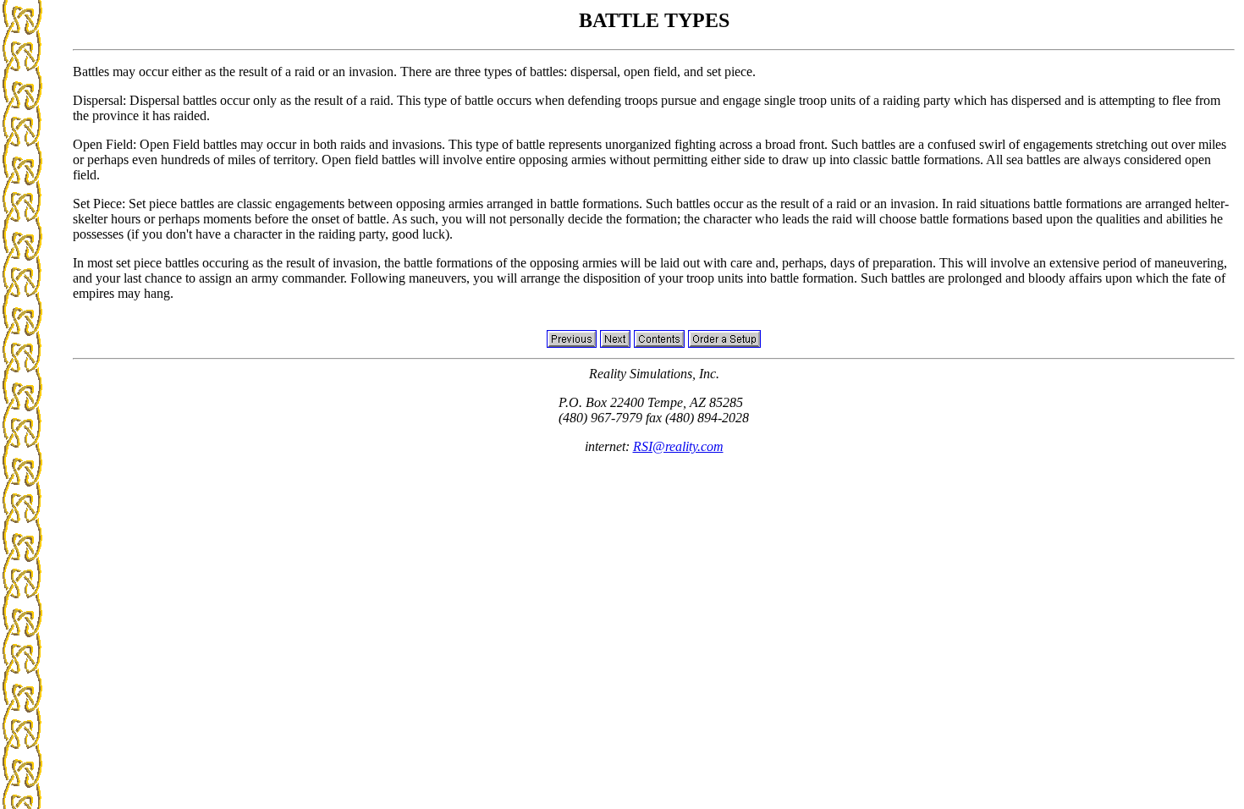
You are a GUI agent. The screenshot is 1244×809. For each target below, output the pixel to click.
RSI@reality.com (678, 446)
